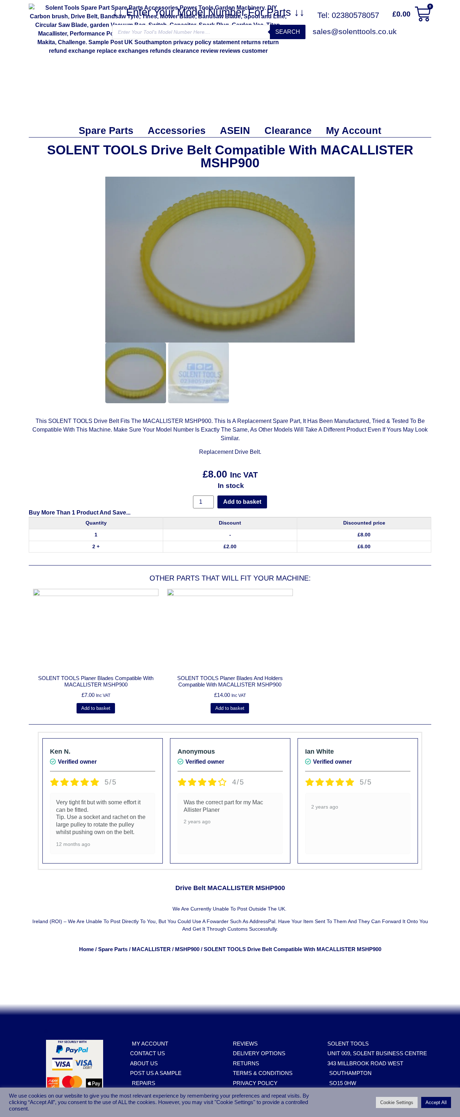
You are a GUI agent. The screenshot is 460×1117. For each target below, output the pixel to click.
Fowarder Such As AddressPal (241, 921)
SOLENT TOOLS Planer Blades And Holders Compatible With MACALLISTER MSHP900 (230, 681)
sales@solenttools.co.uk (355, 31)
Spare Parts (106, 130)
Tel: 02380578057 (348, 15)
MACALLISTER (151, 949)
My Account (353, 130)
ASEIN (235, 130)
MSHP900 (187, 949)
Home (86, 949)
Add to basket (242, 502)
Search (287, 32)
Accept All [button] (436, 1102)
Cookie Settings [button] (396, 1102)
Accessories (177, 130)
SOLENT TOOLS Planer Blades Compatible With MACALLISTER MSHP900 (95, 681)
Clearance (288, 130)
